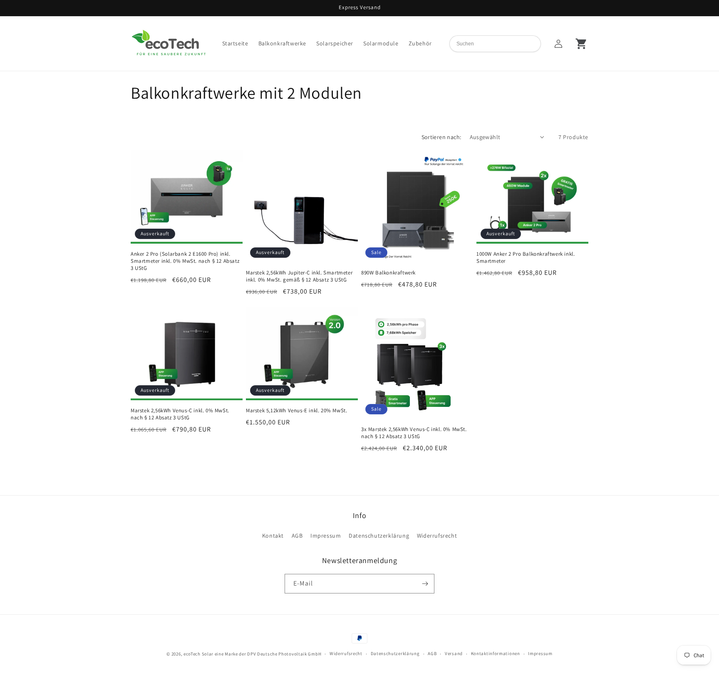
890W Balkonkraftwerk (388, 272)
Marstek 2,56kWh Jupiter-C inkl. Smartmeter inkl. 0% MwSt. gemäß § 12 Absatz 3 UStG (299, 276)
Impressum (325, 535)
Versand (454, 653)
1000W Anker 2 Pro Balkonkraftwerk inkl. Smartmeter (525, 257)
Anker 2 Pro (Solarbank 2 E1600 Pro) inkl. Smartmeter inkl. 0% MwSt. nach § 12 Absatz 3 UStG (185, 261)
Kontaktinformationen (495, 653)
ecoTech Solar (198, 654)
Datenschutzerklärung (379, 535)
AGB (297, 535)
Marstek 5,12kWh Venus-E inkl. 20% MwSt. (296, 410)
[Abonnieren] (425, 583)
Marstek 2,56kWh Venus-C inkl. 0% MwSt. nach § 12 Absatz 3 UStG (180, 414)
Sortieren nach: (441, 137)
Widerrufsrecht (437, 535)
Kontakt (273, 535)
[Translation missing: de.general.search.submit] (535, 43)
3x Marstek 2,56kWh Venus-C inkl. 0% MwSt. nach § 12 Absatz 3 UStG (414, 433)
